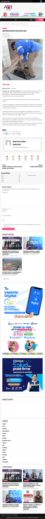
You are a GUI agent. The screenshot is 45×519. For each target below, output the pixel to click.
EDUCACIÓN (4, 428)
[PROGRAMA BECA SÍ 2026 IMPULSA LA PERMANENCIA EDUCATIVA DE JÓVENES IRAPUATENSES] (12, 243)
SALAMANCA (4, 454)
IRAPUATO (4, 28)
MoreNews (29, 517)
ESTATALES (4, 433)
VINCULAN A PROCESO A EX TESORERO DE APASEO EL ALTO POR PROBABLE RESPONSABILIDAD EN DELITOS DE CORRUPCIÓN (32, 507)
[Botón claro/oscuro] (31, 19)
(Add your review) (32, 175)
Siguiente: (36, 165)
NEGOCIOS (4, 450)
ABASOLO (4, 424)
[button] (15, 20)
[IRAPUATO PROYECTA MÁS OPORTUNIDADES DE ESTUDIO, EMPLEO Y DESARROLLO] (12, 264)
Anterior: (12, 166)
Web (3, 220)
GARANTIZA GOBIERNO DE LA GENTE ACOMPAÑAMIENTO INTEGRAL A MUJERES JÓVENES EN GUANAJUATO (32, 485)
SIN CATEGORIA (5, 462)
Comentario (5, 192)
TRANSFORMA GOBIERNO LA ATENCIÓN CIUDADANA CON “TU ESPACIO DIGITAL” (31, 251)
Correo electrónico (6, 215)
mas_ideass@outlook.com (21, 147)
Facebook (41, 19)
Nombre (4, 211)
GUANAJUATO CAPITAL (6, 440)
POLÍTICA (4, 452)
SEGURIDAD (4, 459)
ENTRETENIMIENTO (5, 431)
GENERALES (4, 438)
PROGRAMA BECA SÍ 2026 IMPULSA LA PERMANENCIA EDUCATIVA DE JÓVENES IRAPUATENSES (10, 252)
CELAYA (3, 426)
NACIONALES (4, 447)
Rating (4, 209)
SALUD (3, 457)
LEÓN (3, 445)
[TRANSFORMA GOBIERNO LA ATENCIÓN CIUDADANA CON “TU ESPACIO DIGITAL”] (33, 243)
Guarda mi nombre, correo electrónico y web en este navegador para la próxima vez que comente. (22, 225)
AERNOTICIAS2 (6, 33)
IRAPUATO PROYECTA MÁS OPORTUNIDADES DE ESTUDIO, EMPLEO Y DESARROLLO (11, 272)
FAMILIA (3, 436)
